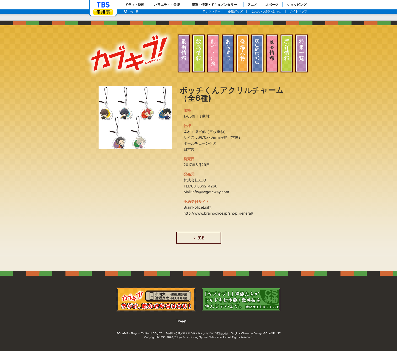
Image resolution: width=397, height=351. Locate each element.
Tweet (181, 321)
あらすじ (228, 53)
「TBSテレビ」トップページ (103, 5)
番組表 (103, 12)
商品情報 (272, 53)
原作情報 (287, 53)
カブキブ (129, 53)
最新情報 (184, 53)
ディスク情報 (257, 53)
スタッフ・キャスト (213, 53)
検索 (135, 11)
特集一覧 (301, 53)
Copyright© (151, 337)
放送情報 (198, 53)
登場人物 (242, 53)
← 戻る (199, 237)
